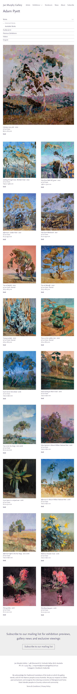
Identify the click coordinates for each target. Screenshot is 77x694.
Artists (28, 5)
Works (5, 19)
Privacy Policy (45, 686)
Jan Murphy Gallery (12, 5)
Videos (5, 37)
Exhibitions (36, 5)
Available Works (9, 26)
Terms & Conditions (33, 686)
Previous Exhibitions (10, 33)
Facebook (39, 668)
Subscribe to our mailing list (38, 647)
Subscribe (70, 5)
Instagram (30, 668)
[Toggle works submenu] (72, 19)
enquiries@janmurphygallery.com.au (45, 666)
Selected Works (9, 23)
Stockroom (48, 5)
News (57, 5)
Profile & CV (7, 30)
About (63, 5)
